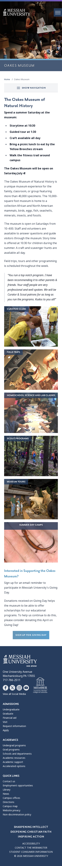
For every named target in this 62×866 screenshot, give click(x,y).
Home (7, 79)
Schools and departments (17, 753)
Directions (8, 802)
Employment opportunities (18, 785)
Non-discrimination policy (17, 814)
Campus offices (11, 798)
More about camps (31, 541)
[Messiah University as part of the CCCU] (40, 685)
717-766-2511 (11, 680)
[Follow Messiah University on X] (12, 688)
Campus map (10, 806)
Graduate (8, 713)
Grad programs (11, 749)
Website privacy (11, 810)
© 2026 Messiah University (31, 856)
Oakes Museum (21, 79)
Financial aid (9, 718)
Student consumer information (31, 852)
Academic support (13, 762)
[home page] (32, 12)
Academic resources (14, 758)
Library (6, 789)
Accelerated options (14, 766)
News (6, 794)
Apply (6, 730)
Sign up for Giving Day (31, 635)
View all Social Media (14, 694)
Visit (5, 722)
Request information (14, 726)
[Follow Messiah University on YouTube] (26, 688)
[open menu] (58, 12)
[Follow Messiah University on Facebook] (5, 688)
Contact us (9, 781)
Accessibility (31, 843)
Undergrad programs (14, 745)
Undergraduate (11, 709)
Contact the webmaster (31, 847)
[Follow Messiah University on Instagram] (19, 688)
